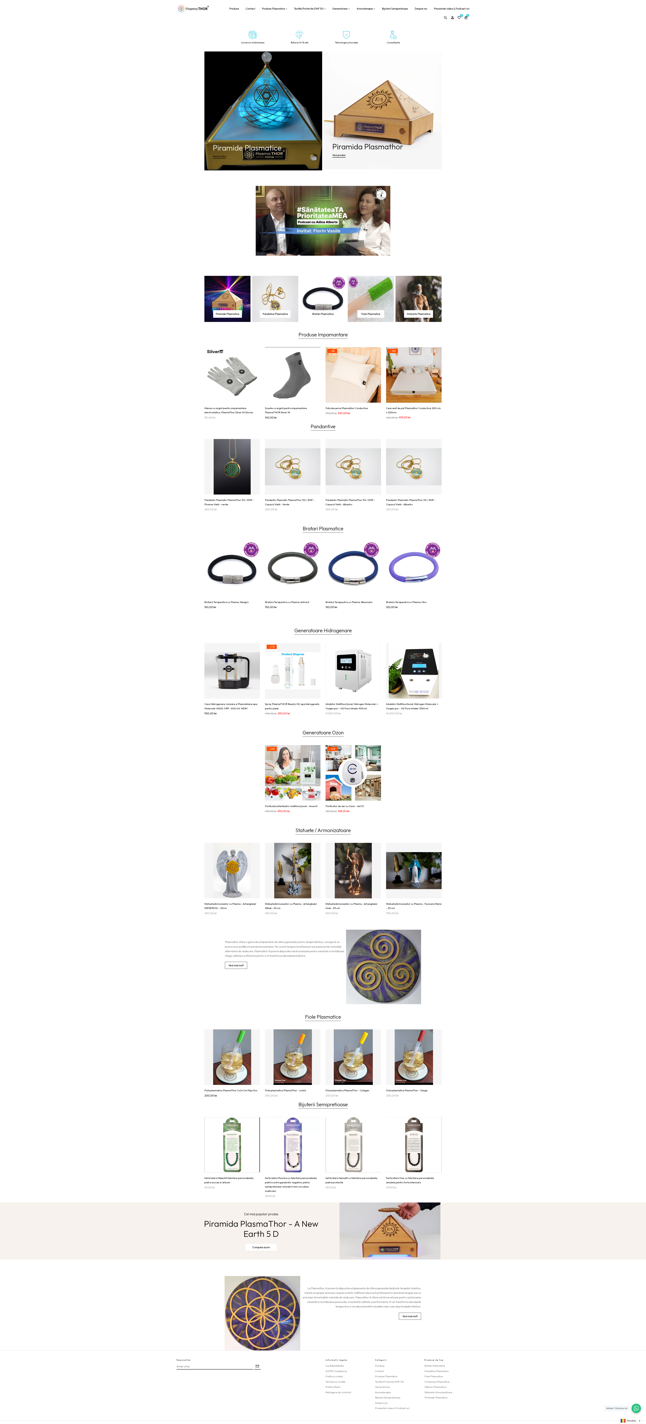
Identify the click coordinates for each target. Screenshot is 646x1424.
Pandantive (323, 427)
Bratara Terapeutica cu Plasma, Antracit (287, 602)
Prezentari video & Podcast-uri (451, 8)
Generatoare (340, 8)
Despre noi (421, 8)
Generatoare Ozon (323, 733)
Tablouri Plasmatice (435, 1387)
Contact (250, 8)
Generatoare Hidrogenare (323, 631)
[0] (459, 18)
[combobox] (631, 1420)
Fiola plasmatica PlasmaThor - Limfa (285, 1090)
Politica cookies (334, 1376)
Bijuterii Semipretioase (395, 8)
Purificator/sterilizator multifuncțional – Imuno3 (291, 806)
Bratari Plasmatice (323, 314)
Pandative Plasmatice (275, 314)
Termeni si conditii (335, 1381)
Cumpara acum (261, 1247)
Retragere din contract (338, 1392)
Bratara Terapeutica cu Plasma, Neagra (226, 602)
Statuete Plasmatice (418, 314)
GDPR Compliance (336, 1371)
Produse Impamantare (323, 335)
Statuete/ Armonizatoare (438, 1392)
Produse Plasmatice (273, 8)
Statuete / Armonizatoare (323, 830)
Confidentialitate (335, 1365)
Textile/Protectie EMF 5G (309, 8)
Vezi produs (219, 156)
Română (631, 1420)
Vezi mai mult (236, 965)
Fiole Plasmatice (370, 314)
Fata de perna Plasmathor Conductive (347, 408)
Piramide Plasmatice (227, 314)
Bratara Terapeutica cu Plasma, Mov (406, 602)
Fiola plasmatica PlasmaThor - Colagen (347, 1090)
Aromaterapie (364, 8)
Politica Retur (333, 1387)
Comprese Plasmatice (437, 1381)
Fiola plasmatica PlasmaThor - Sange (406, 1090)
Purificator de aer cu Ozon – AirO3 (345, 806)
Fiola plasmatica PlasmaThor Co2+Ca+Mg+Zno (230, 1090)
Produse (234, 8)
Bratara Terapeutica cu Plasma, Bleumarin (349, 602)
